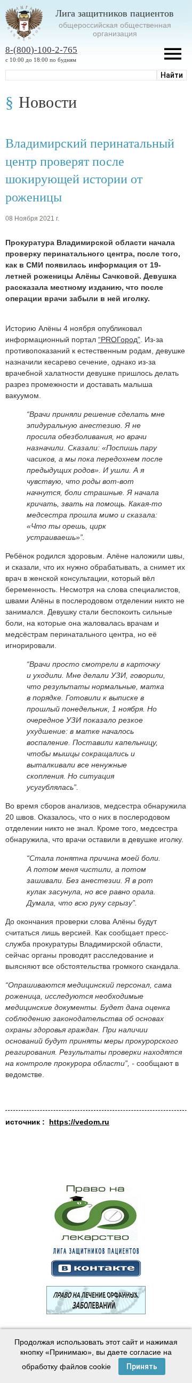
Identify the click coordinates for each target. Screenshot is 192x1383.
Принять (141, 1366)
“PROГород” (119, 339)
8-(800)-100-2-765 (41, 50)
